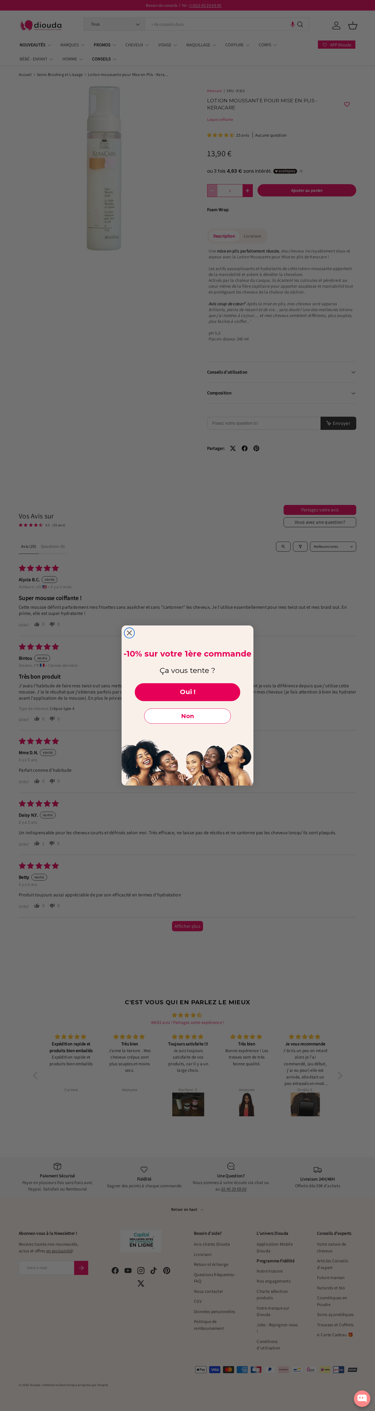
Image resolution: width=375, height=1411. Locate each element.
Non (187, 716)
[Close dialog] (129, 633)
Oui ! (187, 692)
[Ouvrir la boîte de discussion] (362, 1398)
